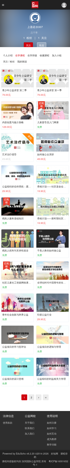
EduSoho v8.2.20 (25, 453)
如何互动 (51, 433)
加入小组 (57, 55)
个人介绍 (8, 55)
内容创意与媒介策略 (13, 122)
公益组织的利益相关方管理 (51, 378)
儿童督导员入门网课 (48, 122)
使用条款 (7, 422)
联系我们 (29, 428)
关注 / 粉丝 (9, 61)
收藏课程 (44, 55)
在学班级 (32, 55)
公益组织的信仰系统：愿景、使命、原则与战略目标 (29, 186)
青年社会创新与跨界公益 (15, 314)
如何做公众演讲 (45, 154)
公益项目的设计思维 (13, 378)
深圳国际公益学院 (31, 461)
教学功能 (51, 444)
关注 (28, 45)
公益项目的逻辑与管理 (49, 346)
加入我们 (29, 433)
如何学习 (51, 428)
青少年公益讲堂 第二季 (14, 90)
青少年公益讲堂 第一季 (49, 90)
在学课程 (20, 55)
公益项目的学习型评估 (14, 346)
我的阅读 (22, 61)
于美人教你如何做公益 (49, 250)
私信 (41, 45)
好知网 (54, 453)
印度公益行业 (44, 314)
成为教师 (51, 439)
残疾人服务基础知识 (13, 218)
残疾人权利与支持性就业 (15, 250)
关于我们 (29, 422)
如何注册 (51, 422)
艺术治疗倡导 (9, 154)
